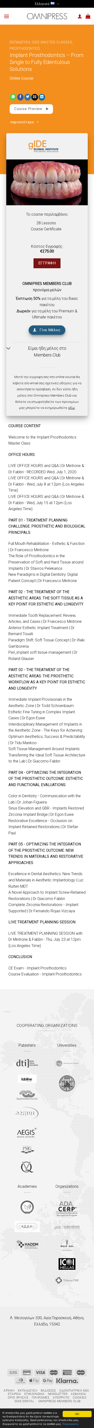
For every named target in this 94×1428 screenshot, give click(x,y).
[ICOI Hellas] (67, 1264)
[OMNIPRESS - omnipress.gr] (47, 16)
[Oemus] (27, 1113)
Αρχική (9, 1390)
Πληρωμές (41, 1397)
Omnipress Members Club (59, 1401)
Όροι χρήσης (18, 1397)
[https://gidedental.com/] (67, 1227)
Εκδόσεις (48, 1390)
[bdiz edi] (67, 1244)
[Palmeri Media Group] (27, 1149)
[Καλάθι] (88, 16)
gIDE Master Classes (52, 42)
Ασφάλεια (78, 1394)
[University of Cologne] (67, 1064)
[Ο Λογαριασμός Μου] (79, 16)
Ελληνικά (42, 4)
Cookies (79, 1397)
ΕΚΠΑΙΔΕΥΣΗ (20, 42)
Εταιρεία (14, 1394)
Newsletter (58, 1394)
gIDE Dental (24, 1401)
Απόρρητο (61, 1397)
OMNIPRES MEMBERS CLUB (47, 283)
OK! (77, 1414)
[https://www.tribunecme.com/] (67, 1280)
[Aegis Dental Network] (27, 1132)
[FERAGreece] (27, 1207)
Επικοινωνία (34, 1394)
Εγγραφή (47, 263)
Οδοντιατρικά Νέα (74, 1390)
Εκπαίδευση (27, 1390)
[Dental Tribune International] (27, 1063)
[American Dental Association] (66, 1209)
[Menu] (6, 16)
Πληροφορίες (70, 1424)
